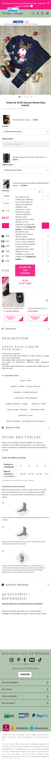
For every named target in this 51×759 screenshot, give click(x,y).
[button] (19, 96)
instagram (11, 660)
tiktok (40, 660)
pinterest (19, 660)
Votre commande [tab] (9, 696)
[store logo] (12, 13)
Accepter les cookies (25, 270)
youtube (32, 660)
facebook (24, 660)
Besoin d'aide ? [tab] (8, 703)
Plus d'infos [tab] (7, 689)
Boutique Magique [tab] (10, 683)
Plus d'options (25, 282)
